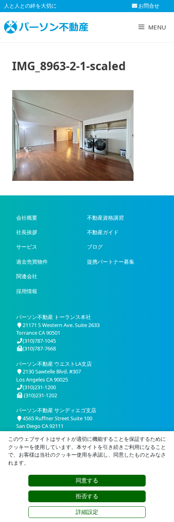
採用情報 (26, 291)
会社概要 (26, 217)
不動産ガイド (103, 232)
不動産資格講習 (105, 217)
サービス (26, 246)
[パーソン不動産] (46, 27)
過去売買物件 (32, 261)
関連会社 (26, 276)
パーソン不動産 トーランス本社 (53, 317)
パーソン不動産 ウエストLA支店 (54, 363)
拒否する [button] (87, 496)
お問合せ (148, 5)
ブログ (95, 246)
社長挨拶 (26, 232)
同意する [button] (87, 480)
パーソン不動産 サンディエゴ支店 (56, 410)
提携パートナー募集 (110, 261)
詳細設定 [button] (87, 512)
